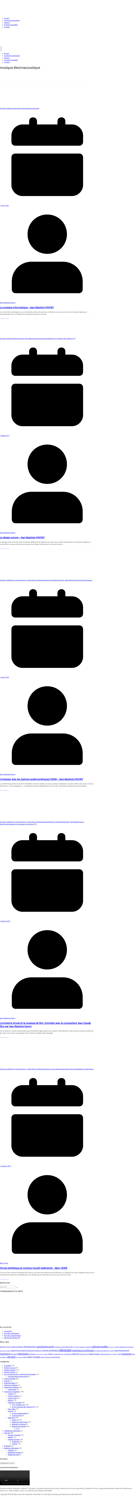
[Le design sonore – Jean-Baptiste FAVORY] (13, 336)
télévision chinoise (18, 1424)
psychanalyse (67, 1354)
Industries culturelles (24, 338)
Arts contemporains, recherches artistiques (27, 580)
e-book (6, 1381)
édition (10, 1400)
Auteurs (7, 23)
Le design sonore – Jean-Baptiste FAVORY (22, 537)
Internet (7, 1433)
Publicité (7, 1446)
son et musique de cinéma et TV (64, 338)
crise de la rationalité (79, 1347)
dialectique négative (5, 1350)
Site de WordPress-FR (12, 1338)
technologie (19, 1357)
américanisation (17, 1347)
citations (11, 1450)
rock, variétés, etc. (18, 1405)
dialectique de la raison (127, 1347)
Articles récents (9, 1372)
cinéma (13, 338)
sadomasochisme (105, 1354)
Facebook (15, 1442)
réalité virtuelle (94, 1354)
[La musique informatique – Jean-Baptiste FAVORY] (18, 106)
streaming (127, 1353)
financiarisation (9, 1383)
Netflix (10, 1437)
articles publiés (5, 108)
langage (112, 1350)
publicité (75, 1354)
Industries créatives (11, 1387)
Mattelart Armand (14, 1452)
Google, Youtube (14, 1435)
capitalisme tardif (45, 1346)
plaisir (50, 1354)
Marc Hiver (4, 1263)
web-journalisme (46, 1357)
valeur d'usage (33, 1357)
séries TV (15, 1420)
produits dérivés (58, 1354)
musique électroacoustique (21, 108)
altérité (9, 1347)
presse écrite (16, 1415)
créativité (88, 1347)
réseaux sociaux (14, 1439)
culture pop (112, 1347)
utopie (24, 1357)
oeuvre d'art (39, 1354)
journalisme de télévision (101, 1351)
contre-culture (13, 1396)
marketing (5, 1353)
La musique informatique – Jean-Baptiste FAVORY (27, 307)
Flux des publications (11, 1333)
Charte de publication (12, 20)
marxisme (23, 1353)
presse (10, 1411)
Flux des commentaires (12, 1335)
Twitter (14, 1444)
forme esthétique (50, 1350)
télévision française (19, 1426)
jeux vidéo (11, 1409)
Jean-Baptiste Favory (7, 303)
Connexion (8, 1331)
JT (16, 1428)
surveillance (3, 1357)
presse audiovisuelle (19, 1413)
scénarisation (114, 1354)
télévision (11, 1418)
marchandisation (121, 1350)
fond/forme (38, 1351)
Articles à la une (10, 1368)
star (119, 1354)
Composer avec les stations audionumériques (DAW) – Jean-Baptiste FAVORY (41, 779)
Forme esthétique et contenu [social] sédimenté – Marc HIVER (33, 1268)
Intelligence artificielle (12, 1431)
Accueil (6, 18)
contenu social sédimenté (63, 1347)
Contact (7, 27)
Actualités (7, 1365)
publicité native (83, 1354)
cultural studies (99, 1346)
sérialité (11, 1356)
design (117, 1347)
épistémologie (55, 1357)
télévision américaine (19, 1422)
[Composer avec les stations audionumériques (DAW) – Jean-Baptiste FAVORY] (31, 578)
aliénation (3, 1347)
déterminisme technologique (22, 1350)
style (133, 1354)
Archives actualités (11, 25)
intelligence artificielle (83, 1350)
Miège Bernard (13, 1455)
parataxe (45, 1354)
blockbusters (30, 1346)
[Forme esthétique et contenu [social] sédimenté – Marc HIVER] (30, 1067)
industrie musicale (50, 580)
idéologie (65, 1350)
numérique (35, 108)
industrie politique (10, 1385)
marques (14, 1354)
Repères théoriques (86, 1069)
